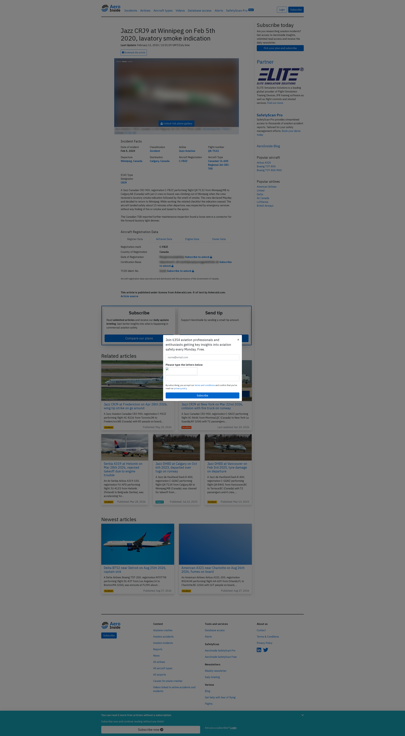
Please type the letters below (184, 364)
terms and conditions (205, 385)
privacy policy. (180, 388)
